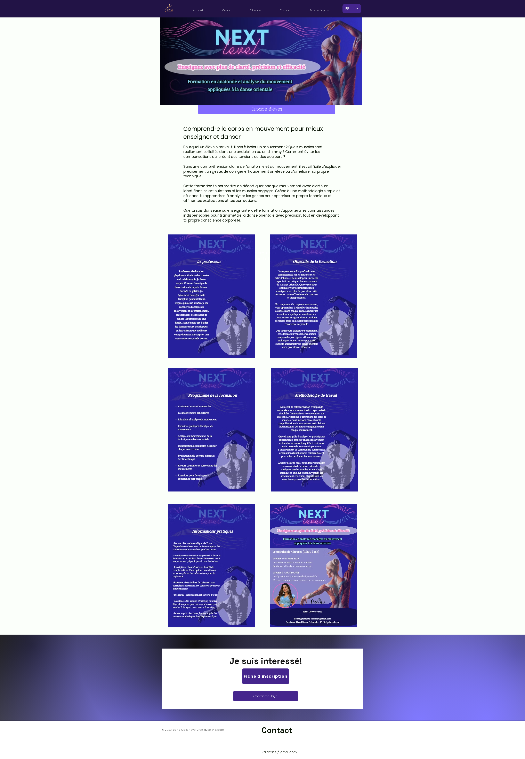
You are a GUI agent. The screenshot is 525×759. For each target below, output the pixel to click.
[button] (226, 8)
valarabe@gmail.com (279, 752)
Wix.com (218, 730)
